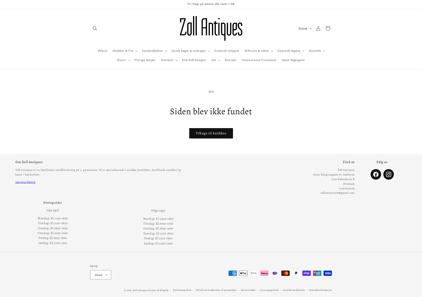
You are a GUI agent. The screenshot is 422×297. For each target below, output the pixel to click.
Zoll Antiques (140, 290)
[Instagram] (388, 174)
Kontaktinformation (320, 290)
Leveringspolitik (269, 290)
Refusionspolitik (182, 290)
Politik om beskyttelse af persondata (216, 290)
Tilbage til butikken (211, 133)
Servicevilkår (248, 290)
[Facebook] (376, 174)
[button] (95, 28)
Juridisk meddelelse (294, 290)
